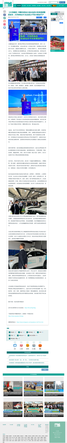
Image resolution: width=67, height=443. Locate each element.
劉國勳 (32, 439)
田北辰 (25, 437)
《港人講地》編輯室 (15, 435)
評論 (45, 369)
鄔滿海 (29, 437)
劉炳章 (33, 435)
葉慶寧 (45, 437)
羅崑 (33, 440)
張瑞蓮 (7, 435)
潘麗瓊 (41, 437)
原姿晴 (46, 435)
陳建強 (4, 439)
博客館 (39, 425)
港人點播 (24, 5)
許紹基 (4, 437)
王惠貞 (35, 437)
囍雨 (3, 442)
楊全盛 (22, 439)
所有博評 (39, 426)
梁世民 (36, 435)
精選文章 (41, 440)
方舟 (13, 439)
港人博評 (49, 5)
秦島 (16, 437)
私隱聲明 (46, 425)
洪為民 (16, 439)
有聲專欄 (34, 5)
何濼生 (43, 435)
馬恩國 (7, 439)
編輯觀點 (25, 425)
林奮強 (45, 440)
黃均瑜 (25, 439)
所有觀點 (25, 426)
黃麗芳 (45, 439)
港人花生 (44, 5)
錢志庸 (29, 439)
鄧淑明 (19, 439)
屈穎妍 (4, 435)
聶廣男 (16, 440)
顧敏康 (10, 435)
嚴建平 (4, 440)
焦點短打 (21, 435)
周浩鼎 (22, 437)
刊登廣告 (46, 431)
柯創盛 (35, 439)
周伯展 (38, 437)
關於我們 (46, 424)
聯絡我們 (46, 430)
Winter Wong (23, 440)
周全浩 (10, 439)
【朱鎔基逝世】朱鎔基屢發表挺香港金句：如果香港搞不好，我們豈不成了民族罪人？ (27, 356)
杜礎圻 (10, 440)
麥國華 (7, 437)
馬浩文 (40, 435)
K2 (27, 440)
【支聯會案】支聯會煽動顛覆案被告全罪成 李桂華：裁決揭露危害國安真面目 (26, 362)
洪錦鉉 (38, 439)
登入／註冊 (61, 5)
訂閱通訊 (63, 2)
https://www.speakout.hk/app (15, 316)
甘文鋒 (7, 440)
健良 (13, 440)
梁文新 (30, 440)
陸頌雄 (41, 439)
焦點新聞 (19, 5)
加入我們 (46, 429)
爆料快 (46, 432)
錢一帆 (13, 437)
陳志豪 (38, 440)
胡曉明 (19, 437)
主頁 (15, 5)
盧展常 (19, 440)
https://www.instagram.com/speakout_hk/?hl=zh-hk (30, 322)
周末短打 (29, 435)
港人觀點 (39, 5)
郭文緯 (10, 437)
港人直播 (29, 5)
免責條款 (46, 426)
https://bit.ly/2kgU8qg (30, 307)
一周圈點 (25, 435)
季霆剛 (32, 437)
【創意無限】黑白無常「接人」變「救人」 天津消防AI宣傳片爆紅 (23, 359)
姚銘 (35, 440)
